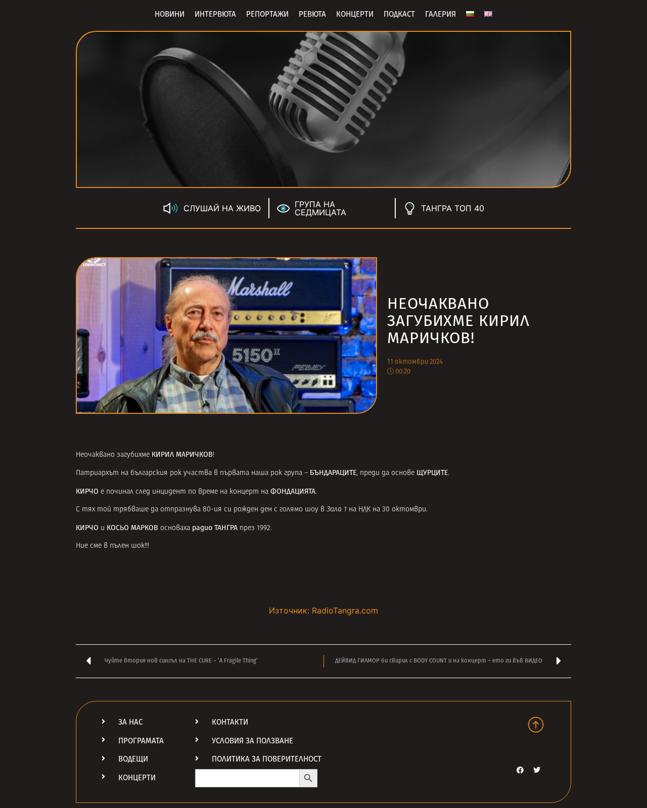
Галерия (440, 14)
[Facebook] (520, 770)
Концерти (355, 14)
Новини (169, 14)
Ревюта (312, 14)
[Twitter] (537, 770)
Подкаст (399, 14)
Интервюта (215, 14)
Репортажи (267, 14)
